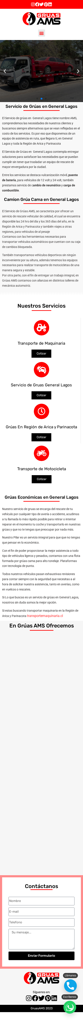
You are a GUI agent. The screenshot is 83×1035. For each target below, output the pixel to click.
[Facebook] (37, 4)
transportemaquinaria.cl (45, 616)
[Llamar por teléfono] (70, 985)
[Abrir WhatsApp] (69, 1007)
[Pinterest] (46, 4)
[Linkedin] (50, 4)
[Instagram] (33, 4)
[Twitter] (41, 4)
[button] (41, 33)
